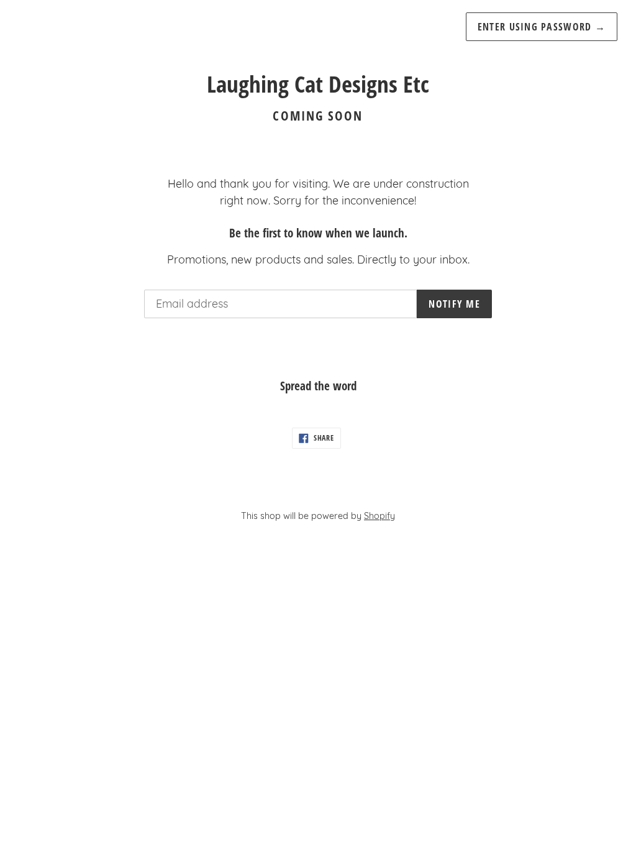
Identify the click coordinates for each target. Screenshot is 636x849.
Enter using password (542, 27)
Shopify (379, 515)
